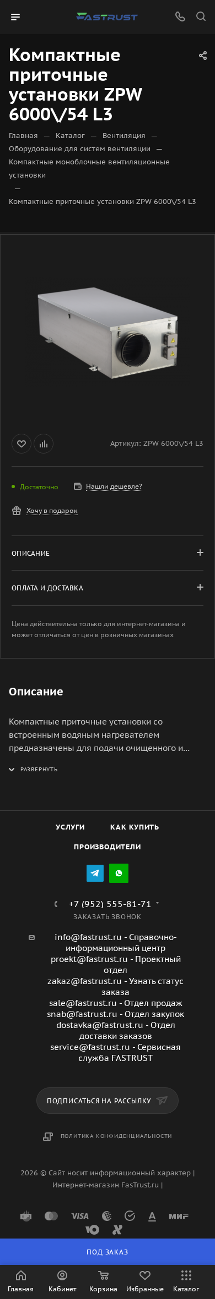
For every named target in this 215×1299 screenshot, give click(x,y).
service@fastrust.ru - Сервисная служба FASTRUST (115, 1052)
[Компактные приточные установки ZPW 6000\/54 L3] (107, 332)
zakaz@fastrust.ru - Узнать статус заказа (115, 986)
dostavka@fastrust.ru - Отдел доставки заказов (115, 1030)
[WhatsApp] (118, 873)
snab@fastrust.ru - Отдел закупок (115, 1014)
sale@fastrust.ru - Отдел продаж (115, 1003)
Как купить (134, 827)
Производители (107, 847)
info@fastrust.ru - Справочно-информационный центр (116, 942)
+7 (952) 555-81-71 (110, 903)
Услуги (70, 827)
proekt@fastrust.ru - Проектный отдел (116, 964)
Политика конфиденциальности (117, 1136)
